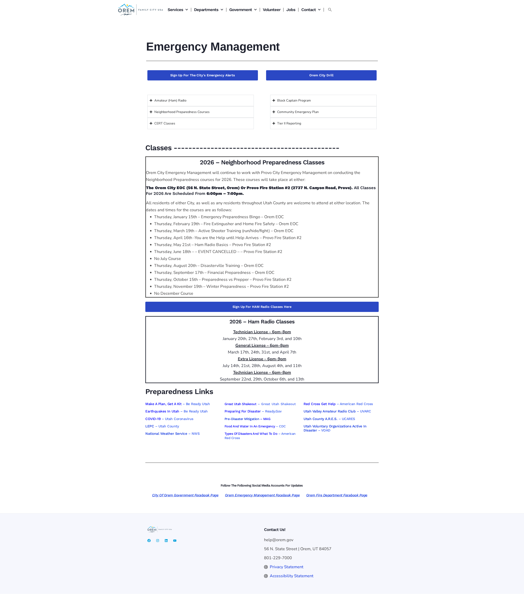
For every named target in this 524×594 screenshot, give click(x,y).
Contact (308, 9)
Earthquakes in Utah (162, 411)
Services (175, 9)
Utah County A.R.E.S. (320, 419)
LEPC (149, 426)
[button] (330, 9)
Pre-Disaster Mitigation (242, 419)
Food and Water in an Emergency (250, 426)
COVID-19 (152, 419)
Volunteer (271, 9)
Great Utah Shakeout (240, 404)
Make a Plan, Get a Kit (163, 404)
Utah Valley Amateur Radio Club (330, 411)
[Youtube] (174, 540)
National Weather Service (166, 433)
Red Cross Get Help (319, 404)
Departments (206, 9)
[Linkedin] (166, 540)
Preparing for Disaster (243, 411)
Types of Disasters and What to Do (251, 434)
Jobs (290, 9)
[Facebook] (149, 540)
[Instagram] (157, 540)
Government (240, 9)
